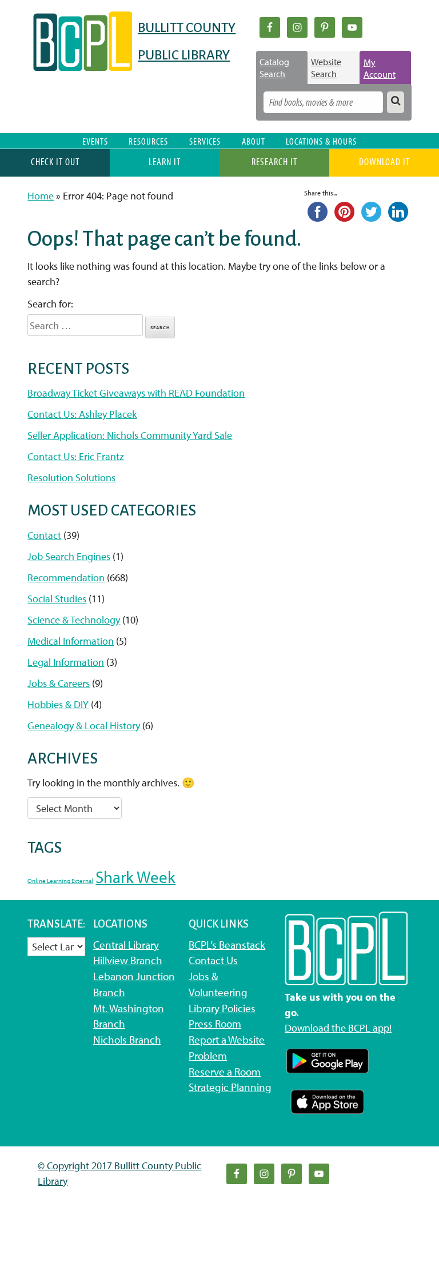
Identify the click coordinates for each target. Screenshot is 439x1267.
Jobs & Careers (58, 683)
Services (205, 141)
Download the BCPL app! (338, 1027)
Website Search (326, 67)
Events (95, 141)
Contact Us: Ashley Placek (82, 414)
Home (40, 195)
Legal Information (65, 662)
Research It (274, 161)
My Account (380, 68)
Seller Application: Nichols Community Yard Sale (129, 435)
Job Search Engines (68, 556)
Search (160, 327)
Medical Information (70, 641)
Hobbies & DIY (58, 704)
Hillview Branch (127, 960)
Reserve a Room (225, 1071)
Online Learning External (60, 881)
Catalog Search (274, 67)
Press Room (215, 1023)
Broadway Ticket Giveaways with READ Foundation (136, 392)
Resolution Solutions (71, 477)
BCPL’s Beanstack (227, 945)
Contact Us (213, 960)
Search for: (50, 303)
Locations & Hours (321, 141)
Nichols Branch (127, 1039)
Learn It (165, 161)
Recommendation (66, 577)
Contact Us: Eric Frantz (75, 456)
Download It (384, 161)
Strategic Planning (230, 1087)
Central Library (126, 945)
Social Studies (56, 598)
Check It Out (55, 161)
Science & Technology (73, 619)
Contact (44, 535)
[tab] (282, 68)
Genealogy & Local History (83, 725)
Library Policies (222, 1008)
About (253, 141)
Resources (148, 141)
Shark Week (135, 877)
